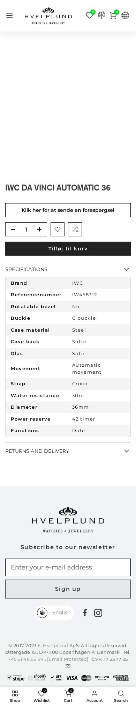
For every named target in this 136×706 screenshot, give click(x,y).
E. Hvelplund (53, 645)
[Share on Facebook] (85, 612)
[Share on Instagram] (98, 612)
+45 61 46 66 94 (26, 659)
